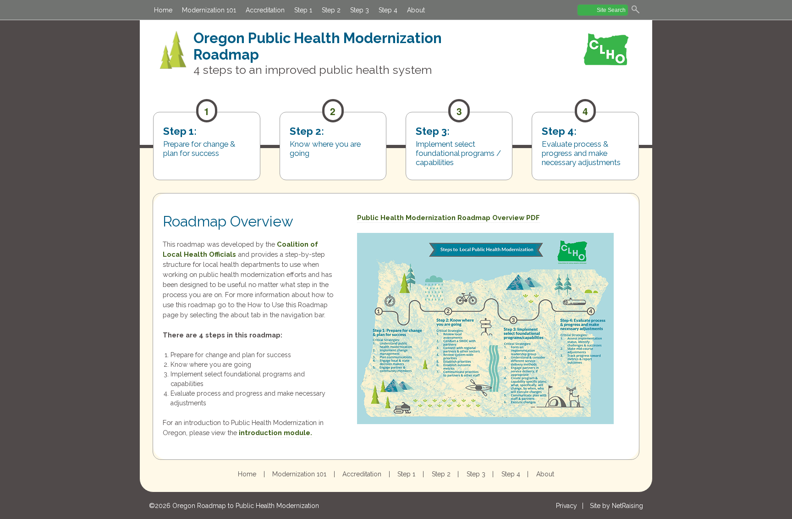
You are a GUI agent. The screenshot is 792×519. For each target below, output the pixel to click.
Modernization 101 (209, 10)
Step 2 (331, 10)
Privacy (566, 505)
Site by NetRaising (616, 505)
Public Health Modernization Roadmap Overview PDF (448, 217)
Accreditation (265, 10)
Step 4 (388, 10)
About (416, 10)
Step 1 (303, 10)
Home (163, 10)
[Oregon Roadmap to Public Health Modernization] (173, 55)
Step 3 (359, 10)
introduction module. (275, 432)
